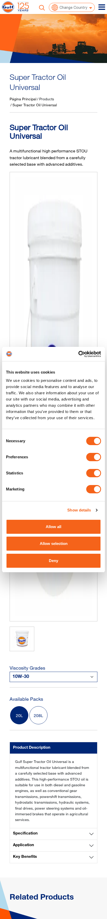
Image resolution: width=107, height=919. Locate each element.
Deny (53, 560)
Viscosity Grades (27, 668)
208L (38, 715)
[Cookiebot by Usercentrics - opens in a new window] (78, 354)
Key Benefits (25, 857)
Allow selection (54, 543)
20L (19, 715)
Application (23, 845)
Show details (79, 510)
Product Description (31, 748)
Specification (25, 834)
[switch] (93, 457)
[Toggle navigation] (101, 7)
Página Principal (23, 99)
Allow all (53, 526)
